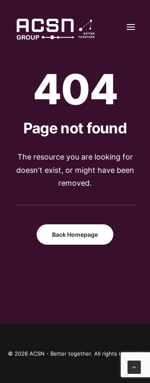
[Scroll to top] (134, 367)
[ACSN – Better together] (55, 26)
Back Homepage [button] (75, 234)
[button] (131, 27)
